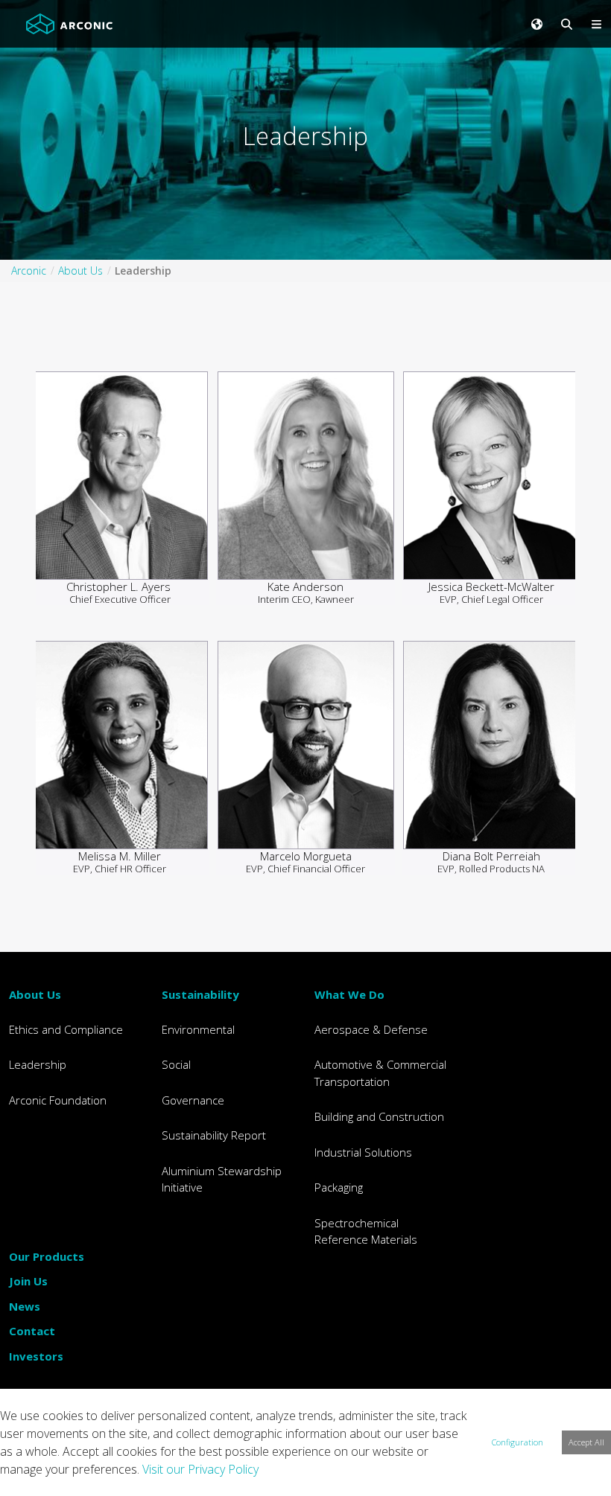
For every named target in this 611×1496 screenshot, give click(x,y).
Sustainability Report (214, 1135)
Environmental (198, 1029)
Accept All (586, 1442)
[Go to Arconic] (69, 23)
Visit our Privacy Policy (200, 1469)
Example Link (119, 483)
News (24, 1306)
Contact (32, 1330)
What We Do (349, 994)
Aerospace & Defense (371, 1029)
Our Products (46, 1256)
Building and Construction (379, 1116)
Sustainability (200, 994)
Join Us (28, 1280)
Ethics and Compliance (66, 1029)
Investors (36, 1356)
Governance (193, 1100)
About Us (35, 994)
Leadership (37, 1064)
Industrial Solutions (363, 1152)
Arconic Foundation (58, 1100)
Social (176, 1064)
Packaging (338, 1187)
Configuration (517, 1442)
